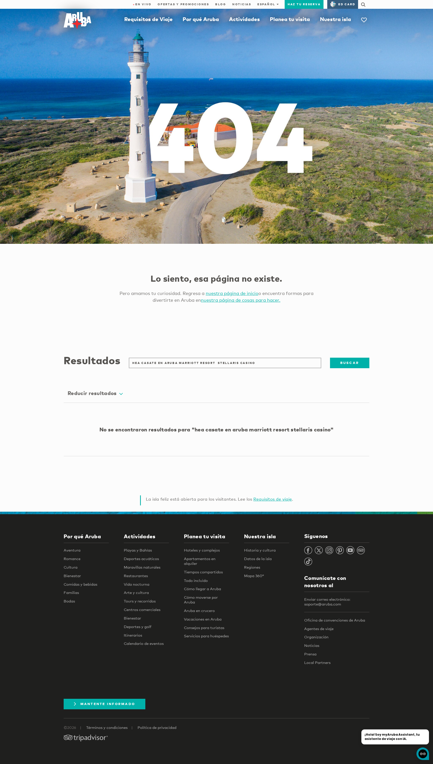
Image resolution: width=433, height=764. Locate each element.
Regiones (252, 567)
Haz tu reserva (304, 4)
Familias (71, 592)
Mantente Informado (107, 704)
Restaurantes (136, 575)
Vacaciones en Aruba (203, 619)
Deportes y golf (137, 626)
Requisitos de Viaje (148, 19)
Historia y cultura (260, 550)
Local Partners (317, 662)
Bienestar (72, 575)
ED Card (346, 4)
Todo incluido (196, 580)
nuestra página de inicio (232, 293)
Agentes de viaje (319, 628)
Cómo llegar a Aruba (202, 588)
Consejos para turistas (204, 627)
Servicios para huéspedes (206, 636)
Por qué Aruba (201, 19)
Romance (72, 558)
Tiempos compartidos (203, 572)
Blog (220, 4)
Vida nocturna (136, 584)
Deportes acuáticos (141, 558)
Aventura (72, 550)
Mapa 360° (254, 575)
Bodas (69, 601)
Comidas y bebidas (80, 584)
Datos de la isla (258, 558)
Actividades (244, 19)
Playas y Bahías (138, 550)
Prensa (310, 654)
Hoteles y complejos (202, 550)
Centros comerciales (142, 609)
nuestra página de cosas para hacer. (240, 300)
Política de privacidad (157, 727)
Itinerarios (133, 635)
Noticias (241, 4)
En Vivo (142, 4)
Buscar (349, 363)
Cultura (70, 567)
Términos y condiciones (107, 727)
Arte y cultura (136, 592)
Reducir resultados (92, 393)
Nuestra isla (335, 19)
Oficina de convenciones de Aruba (334, 620)
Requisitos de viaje (272, 499)
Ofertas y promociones (183, 4)
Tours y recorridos (140, 601)
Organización (316, 637)
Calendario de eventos (144, 643)
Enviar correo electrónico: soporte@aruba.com (327, 601)
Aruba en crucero (199, 610)
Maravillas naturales (142, 567)
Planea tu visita (290, 19)
